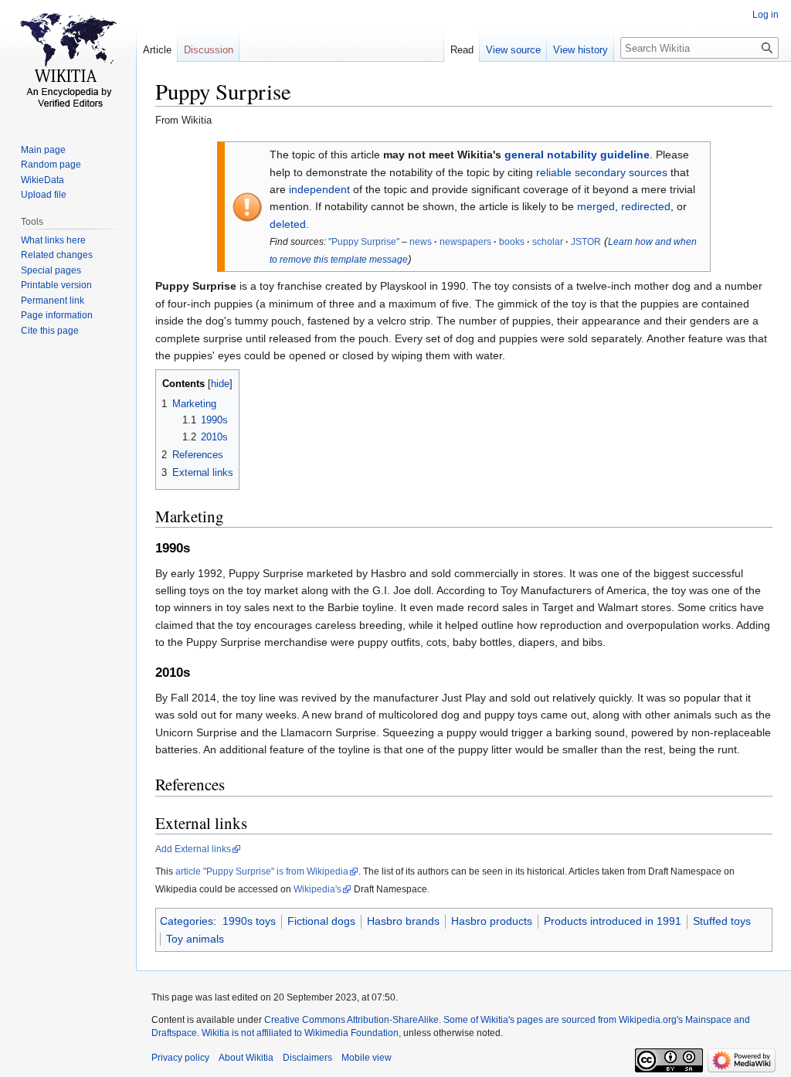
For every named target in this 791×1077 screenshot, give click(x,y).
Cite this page (50, 330)
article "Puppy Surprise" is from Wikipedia (261, 871)
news (420, 241)
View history (580, 50)
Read (462, 50)
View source (513, 50)
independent (319, 189)
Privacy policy (180, 1057)
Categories (186, 921)
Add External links (193, 849)
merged (596, 206)
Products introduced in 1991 (612, 921)
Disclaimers (307, 1057)
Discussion (208, 50)
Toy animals (195, 939)
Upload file (43, 194)
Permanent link (52, 300)
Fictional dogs (321, 921)
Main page (43, 149)
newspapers (465, 241)
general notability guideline (577, 154)
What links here (53, 240)
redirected (645, 206)
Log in (765, 14)
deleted (288, 224)
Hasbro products (491, 921)
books (512, 241)
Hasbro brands (403, 921)
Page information (57, 315)
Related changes (57, 255)
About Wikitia (246, 1057)
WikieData (42, 180)
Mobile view (366, 1057)
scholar (547, 241)
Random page (51, 164)
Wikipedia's (317, 889)
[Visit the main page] (68, 62)
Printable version (56, 285)
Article (157, 50)
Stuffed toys (722, 921)
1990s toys (249, 921)
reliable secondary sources (601, 172)
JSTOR (586, 241)
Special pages (51, 270)
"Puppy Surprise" (363, 241)
